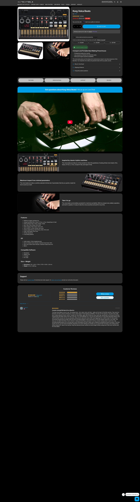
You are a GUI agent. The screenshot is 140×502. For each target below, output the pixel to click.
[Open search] (114, 1)
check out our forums (56, 280)
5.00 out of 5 (39, 295)
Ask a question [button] (105, 297)
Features (31, 80)
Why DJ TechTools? (79, 64)
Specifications (57, 80)
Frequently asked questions (81, 70)
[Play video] (70, 122)
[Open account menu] (117, 1)
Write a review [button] (105, 294)
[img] (55, 308)
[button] (76, 16)
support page (31, 280)
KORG (75, 13)
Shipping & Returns (79, 67)
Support (83, 80)
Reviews (109, 80)
